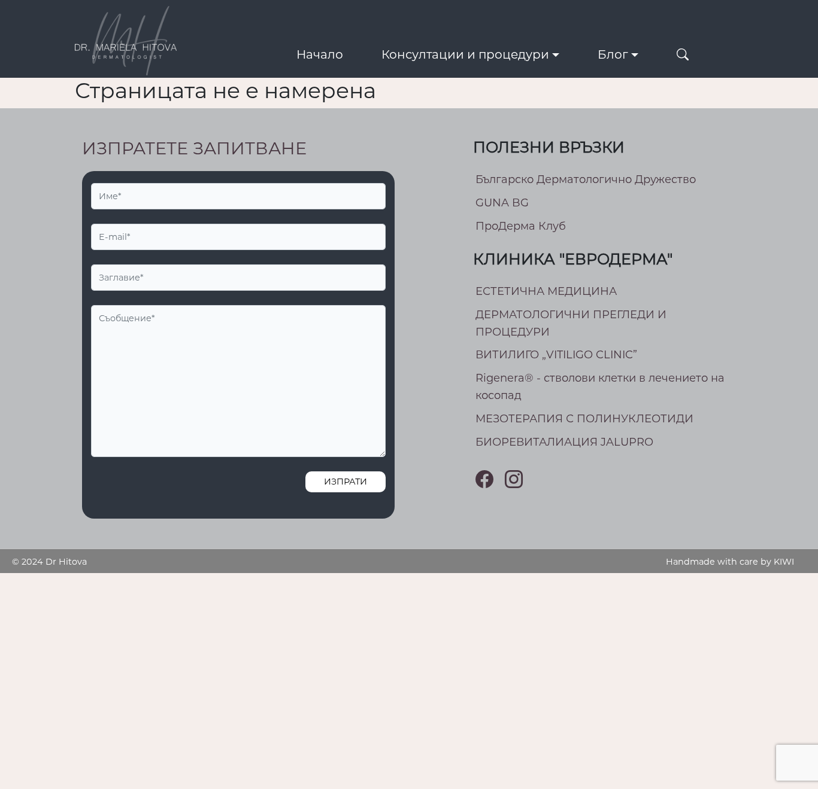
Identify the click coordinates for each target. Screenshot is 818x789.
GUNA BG (502, 202)
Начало (319, 54)
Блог (613, 54)
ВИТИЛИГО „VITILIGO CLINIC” (556, 354)
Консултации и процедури (465, 54)
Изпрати (345, 481)
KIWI (784, 561)
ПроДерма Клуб (520, 226)
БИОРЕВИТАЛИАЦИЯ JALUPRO (564, 442)
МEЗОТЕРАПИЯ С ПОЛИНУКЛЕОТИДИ (584, 418)
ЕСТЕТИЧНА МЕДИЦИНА (546, 291)
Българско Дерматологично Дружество (585, 179)
